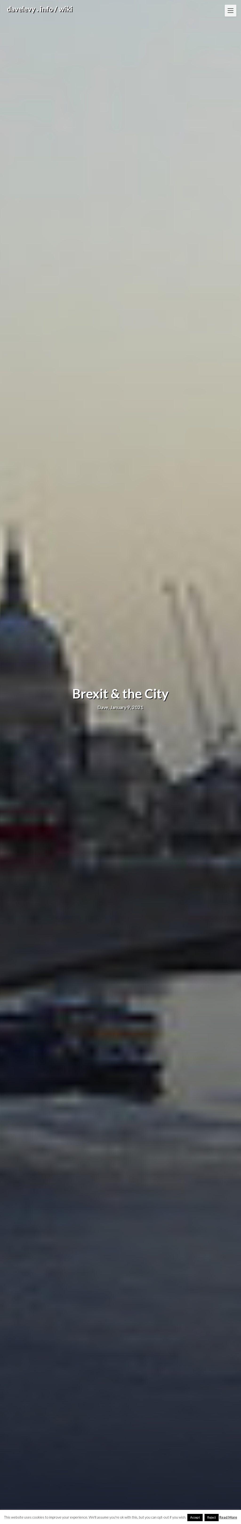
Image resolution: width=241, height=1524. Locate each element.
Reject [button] (211, 1517)
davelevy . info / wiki (39, 9)
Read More (228, 1517)
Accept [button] (195, 1517)
